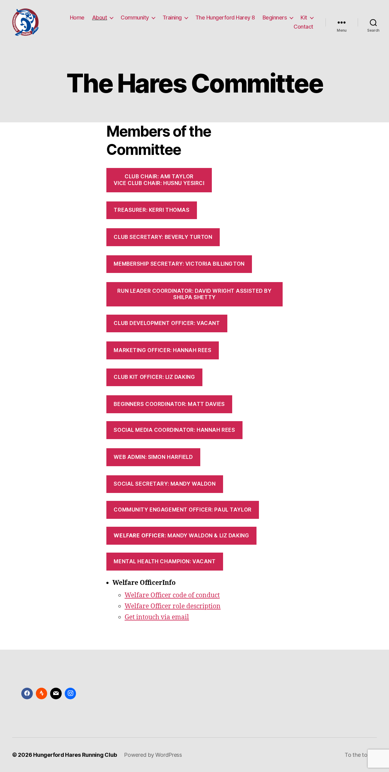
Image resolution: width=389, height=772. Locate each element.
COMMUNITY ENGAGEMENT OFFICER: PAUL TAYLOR (182, 510)
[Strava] (41, 693)
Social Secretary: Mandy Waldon (164, 484)
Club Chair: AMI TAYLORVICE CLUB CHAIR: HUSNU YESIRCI (159, 179)
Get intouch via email (157, 617)
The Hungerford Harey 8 (225, 17)
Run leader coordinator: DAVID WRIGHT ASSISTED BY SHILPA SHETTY (194, 294)
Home (77, 17)
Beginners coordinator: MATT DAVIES (169, 404)
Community (135, 17)
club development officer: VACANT (167, 323)
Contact (303, 26)
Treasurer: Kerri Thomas (151, 210)
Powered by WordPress (153, 755)
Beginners (275, 17)
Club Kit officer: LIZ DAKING (154, 377)
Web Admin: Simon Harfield (153, 457)
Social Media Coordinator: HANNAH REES (174, 430)
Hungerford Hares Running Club (75, 755)
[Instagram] (70, 693)
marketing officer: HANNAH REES (162, 350)
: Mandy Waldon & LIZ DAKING (181, 536)
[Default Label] (56, 693)
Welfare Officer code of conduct (172, 595)
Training (172, 17)
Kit (304, 17)
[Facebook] (27, 693)
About (99, 17)
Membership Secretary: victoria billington (179, 264)
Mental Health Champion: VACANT (164, 561)
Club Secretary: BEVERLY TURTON (163, 237)
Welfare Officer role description (173, 606)
